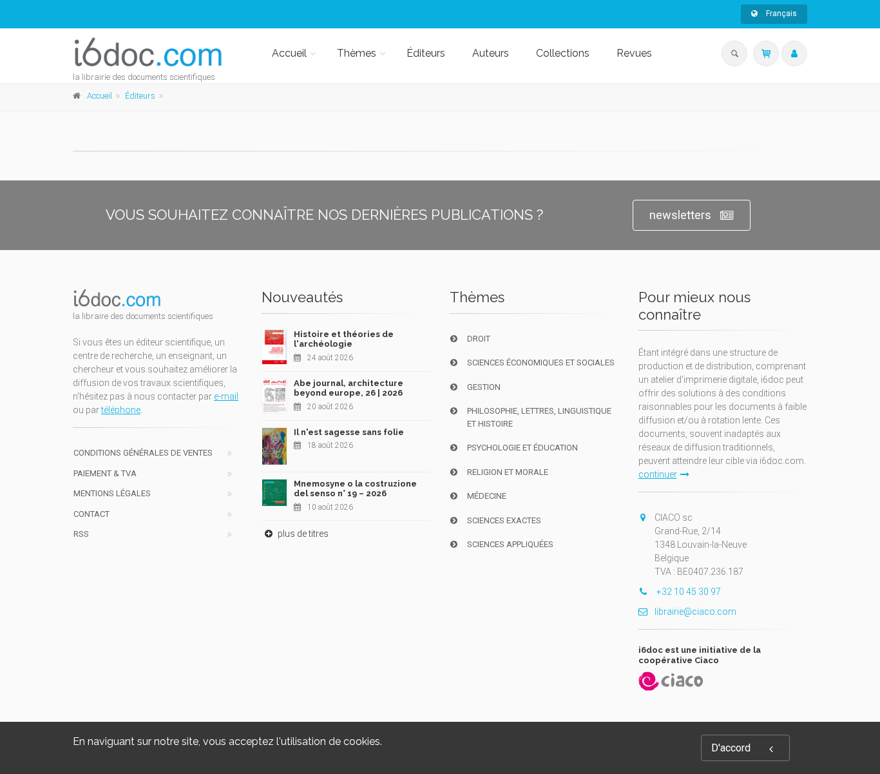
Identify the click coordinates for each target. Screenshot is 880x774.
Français (780, 13)
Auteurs (490, 53)
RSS (81, 534)
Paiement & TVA (105, 473)
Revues (634, 53)
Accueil (289, 53)
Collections (562, 53)
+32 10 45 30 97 (688, 591)
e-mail (226, 396)
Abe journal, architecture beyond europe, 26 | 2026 (348, 388)
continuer (657, 474)
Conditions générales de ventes (143, 453)
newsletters (680, 215)
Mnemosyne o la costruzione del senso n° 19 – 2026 (355, 489)
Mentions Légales (112, 493)
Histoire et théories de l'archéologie (344, 339)
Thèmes (356, 53)
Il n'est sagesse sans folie (349, 432)
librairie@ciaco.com (695, 611)
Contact (91, 514)
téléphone (120, 410)
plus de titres (302, 533)
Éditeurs (426, 53)
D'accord (731, 748)
